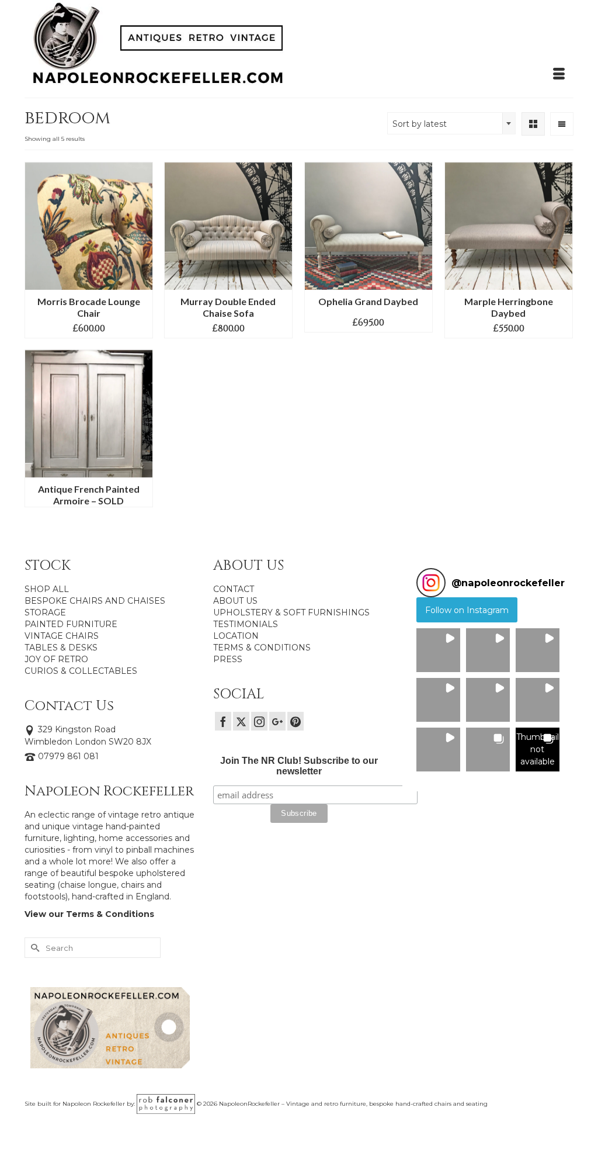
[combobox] (451, 123)
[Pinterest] (295, 721)
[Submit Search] (33, 947)
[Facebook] (223, 721)
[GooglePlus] (277, 721)
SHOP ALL (47, 589)
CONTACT (233, 589)
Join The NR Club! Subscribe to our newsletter (299, 766)
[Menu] (558, 74)
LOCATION (236, 636)
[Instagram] (259, 721)
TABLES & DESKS (61, 647)
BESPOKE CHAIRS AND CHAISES (95, 601)
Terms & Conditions (110, 914)
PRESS (227, 659)
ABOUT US (235, 601)
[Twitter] (241, 721)
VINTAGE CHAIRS (62, 636)
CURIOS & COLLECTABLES (81, 671)
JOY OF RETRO (56, 659)
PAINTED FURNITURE (71, 624)
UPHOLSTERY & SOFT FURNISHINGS (291, 612)
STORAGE (45, 612)
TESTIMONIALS (245, 624)
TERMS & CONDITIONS (262, 647)
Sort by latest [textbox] (419, 124)
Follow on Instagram (467, 610)
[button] (438, 650)
